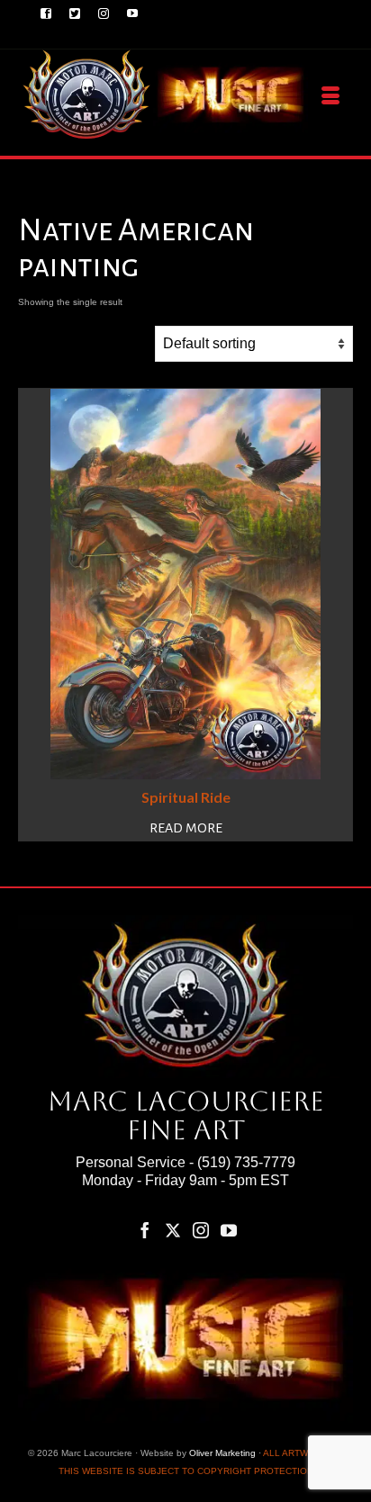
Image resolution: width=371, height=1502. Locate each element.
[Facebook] (145, 1231)
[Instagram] (200, 1231)
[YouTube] (228, 1231)
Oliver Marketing (222, 1453)
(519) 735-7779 (246, 1162)
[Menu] (330, 96)
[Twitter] (173, 1231)
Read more (185, 828)
